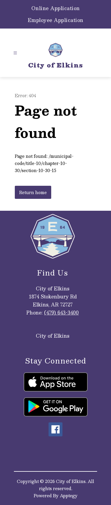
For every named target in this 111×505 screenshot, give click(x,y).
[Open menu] (15, 53)
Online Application (55, 8)
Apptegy (69, 495)
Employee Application (55, 20)
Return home (33, 192)
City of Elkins (52, 336)
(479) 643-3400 (61, 313)
